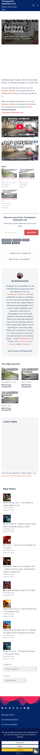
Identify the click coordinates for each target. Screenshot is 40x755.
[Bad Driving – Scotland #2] (10, 397)
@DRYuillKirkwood (26, 338)
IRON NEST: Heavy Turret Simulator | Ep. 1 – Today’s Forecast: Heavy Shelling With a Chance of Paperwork (19, 569)
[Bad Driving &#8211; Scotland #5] (9, 173)
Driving (25, 240)
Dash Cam (17, 240)
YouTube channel (8, 91)
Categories (7, 664)
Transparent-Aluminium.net (9, 2)
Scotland (6, 243)
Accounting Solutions (10, 720)
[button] (36, 751)
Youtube (16, 243)
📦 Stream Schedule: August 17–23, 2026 (19, 590)
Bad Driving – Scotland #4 (19, 259)
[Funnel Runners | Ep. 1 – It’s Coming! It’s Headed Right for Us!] (7, 497)
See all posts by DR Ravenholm (20, 351)
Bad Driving (7, 240)
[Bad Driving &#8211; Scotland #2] (26, 173)
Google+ (12, 344)
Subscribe (31, 232)
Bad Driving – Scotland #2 (21, 253)
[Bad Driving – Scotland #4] (30, 374)
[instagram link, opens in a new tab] (17, 708)
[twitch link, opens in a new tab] (6, 708)
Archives (6, 676)
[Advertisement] (20, 61)
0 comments (26, 39)
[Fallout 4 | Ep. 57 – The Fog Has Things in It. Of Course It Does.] (7, 646)
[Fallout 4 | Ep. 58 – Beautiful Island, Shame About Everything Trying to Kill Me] (7, 518)
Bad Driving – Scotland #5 (7, 386)
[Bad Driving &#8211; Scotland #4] (9, 193)
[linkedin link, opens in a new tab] (28, 708)
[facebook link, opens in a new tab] (24, 708)
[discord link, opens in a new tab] (10, 708)
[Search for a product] (33, 5)
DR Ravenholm (12, 36)
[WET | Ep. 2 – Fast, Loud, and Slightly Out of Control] (7, 540)
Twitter (4, 93)
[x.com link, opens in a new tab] (21, 708)
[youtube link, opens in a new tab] (2, 708)
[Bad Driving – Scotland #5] (10, 374)
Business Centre (8, 715)
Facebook (15, 93)
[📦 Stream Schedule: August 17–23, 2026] (7, 585)
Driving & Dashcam (12, 39)
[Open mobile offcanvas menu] (37, 5)
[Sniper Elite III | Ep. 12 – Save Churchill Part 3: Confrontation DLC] (7, 603)
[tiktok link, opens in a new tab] (13, 708)
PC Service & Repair (9, 724)
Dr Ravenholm (24, 341)
